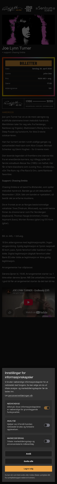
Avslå (28, 453)
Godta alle (28, 461)
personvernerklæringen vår (20, 395)
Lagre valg (28, 468)
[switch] (47, 407)
